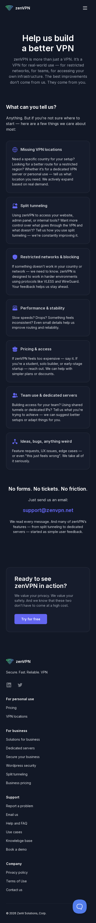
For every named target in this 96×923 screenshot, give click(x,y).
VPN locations (16, 716)
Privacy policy (17, 872)
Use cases (14, 832)
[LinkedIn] (9, 686)
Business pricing (18, 783)
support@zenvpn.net (48, 510)
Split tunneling (16, 774)
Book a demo (16, 849)
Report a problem (19, 806)
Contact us (14, 890)
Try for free (30, 619)
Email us (12, 815)
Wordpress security (21, 765)
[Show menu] (85, 8)
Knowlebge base (19, 841)
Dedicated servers (20, 748)
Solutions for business (23, 739)
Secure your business (23, 757)
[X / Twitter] (20, 686)
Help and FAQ (16, 823)
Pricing (11, 708)
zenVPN (22, 8)
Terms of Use (16, 881)
